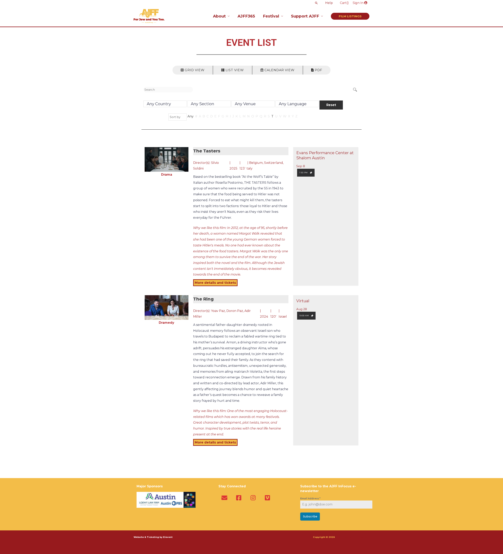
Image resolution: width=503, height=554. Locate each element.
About (219, 16)
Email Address (310, 498)
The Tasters (206, 151)
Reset (331, 105)
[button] (316, 3)
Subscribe (310, 516)
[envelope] (225, 498)
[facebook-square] (239, 498)
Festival (271, 16)
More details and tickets (215, 283)
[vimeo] (268, 498)
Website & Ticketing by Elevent (153, 537)
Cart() (344, 3)
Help (329, 3)
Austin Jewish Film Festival (352, 537)
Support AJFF (305, 16)
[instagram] (254, 498)
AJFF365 (246, 16)
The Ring (203, 299)
